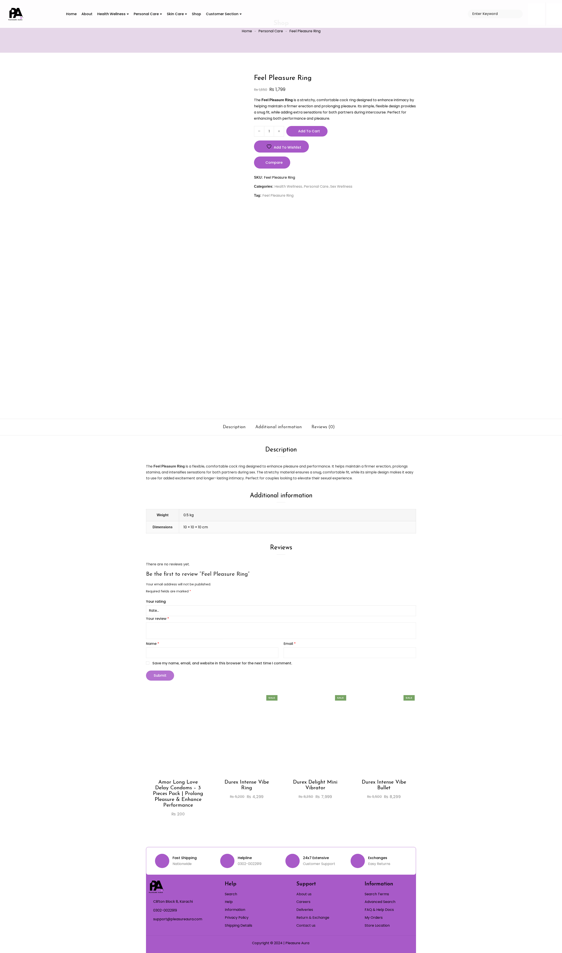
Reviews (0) (323, 427)
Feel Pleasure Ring (278, 195)
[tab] (234, 427)
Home (247, 31)
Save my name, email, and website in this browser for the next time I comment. (222, 663)
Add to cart (309, 131)
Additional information (278, 427)
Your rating (156, 601)
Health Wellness (288, 186)
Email (290, 643)
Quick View (190, 744)
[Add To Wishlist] (174, 744)
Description (234, 427)
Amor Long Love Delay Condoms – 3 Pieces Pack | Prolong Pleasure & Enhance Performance (178, 794)
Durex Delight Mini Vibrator (315, 785)
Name (152, 643)
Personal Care (270, 31)
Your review (157, 618)
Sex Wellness (341, 186)
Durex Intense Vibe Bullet (384, 785)
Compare (274, 162)
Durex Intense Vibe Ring (247, 785)
